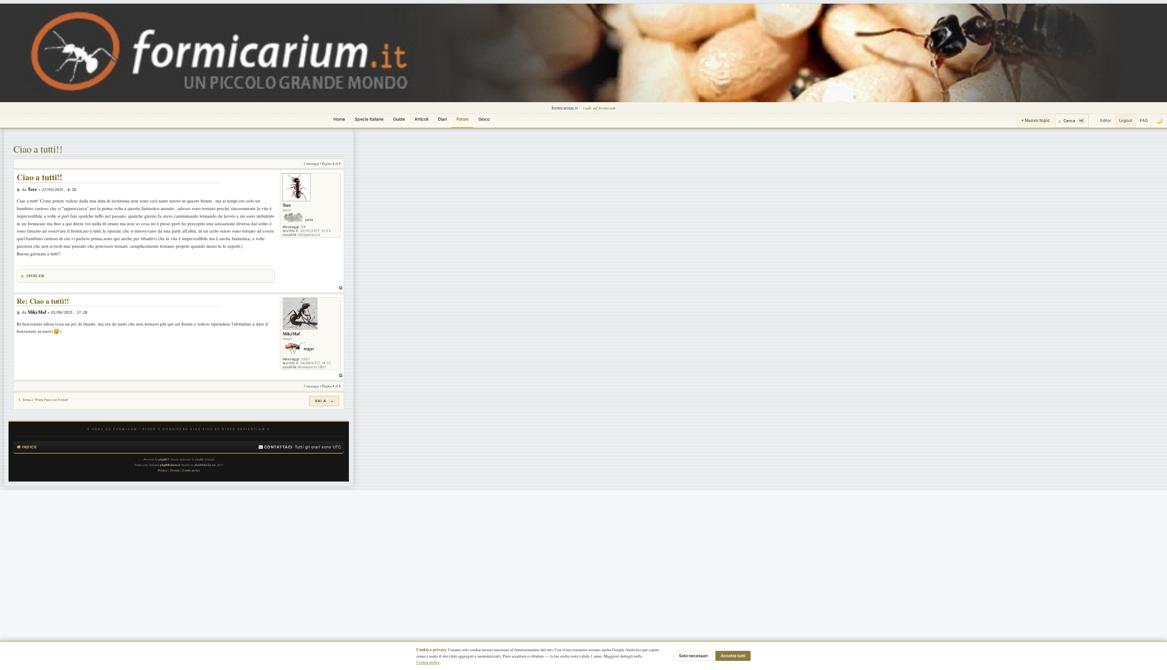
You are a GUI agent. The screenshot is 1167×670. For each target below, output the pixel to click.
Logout (1125, 120)
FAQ (1144, 120)
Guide (399, 119)
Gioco (484, 119)
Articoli (421, 119)
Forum (462, 119)
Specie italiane (369, 119)
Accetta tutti (733, 655)
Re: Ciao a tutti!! (43, 301)
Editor (1105, 120)
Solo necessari (693, 655)
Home (339, 119)
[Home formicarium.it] (583, 53)
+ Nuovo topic (1035, 120)
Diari (442, 119)
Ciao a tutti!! (38, 148)
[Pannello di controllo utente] (1092, 121)
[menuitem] (276, 447)
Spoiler (35, 275)
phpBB (163, 459)
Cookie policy (428, 662)
